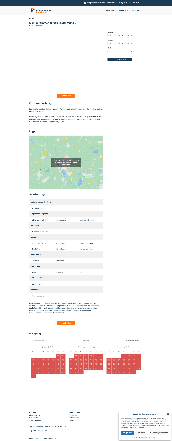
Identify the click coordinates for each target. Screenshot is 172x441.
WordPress (51, 438)
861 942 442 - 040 (40, 430)
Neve (31, 438)
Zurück (32, 18)
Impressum (152, 437)
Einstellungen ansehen (159, 433)
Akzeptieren (127, 433)
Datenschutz (74, 418)
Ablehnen (141, 433)
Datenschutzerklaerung (141, 437)
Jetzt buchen (66, 96)
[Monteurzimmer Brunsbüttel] (40, 10)
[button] (168, 414)
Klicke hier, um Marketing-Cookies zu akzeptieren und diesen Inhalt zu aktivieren (66, 162)
